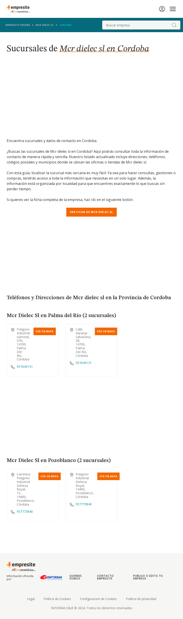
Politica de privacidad (141, 599)
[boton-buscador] (174, 25)
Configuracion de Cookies (98, 599)
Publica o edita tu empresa (148, 577)
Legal (31, 599)
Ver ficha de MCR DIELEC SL (91, 212)
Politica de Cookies (57, 599)
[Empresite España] (20, 9)
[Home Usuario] (162, 9)
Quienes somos (75, 577)
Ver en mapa (45, 331)
